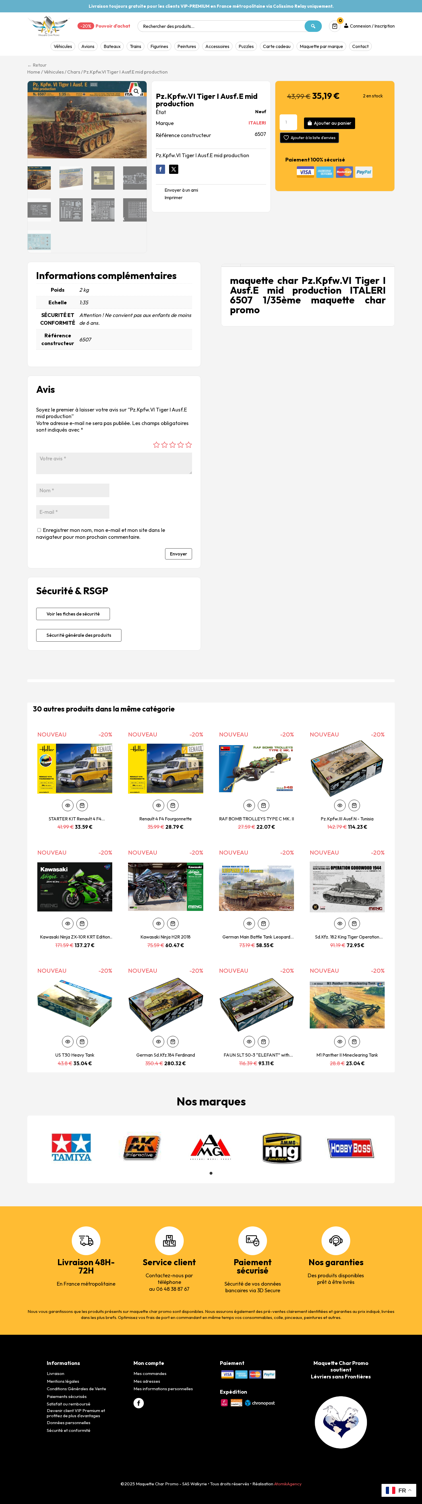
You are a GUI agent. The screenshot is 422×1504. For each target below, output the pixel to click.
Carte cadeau (277, 46)
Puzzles (246, 46)
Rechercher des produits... (168, 26)
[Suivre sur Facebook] (160, 169)
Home (33, 72)
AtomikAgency (288, 1483)
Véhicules (63, 46)
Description (231, 265)
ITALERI (257, 123)
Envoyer (178, 554)
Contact (360, 46)
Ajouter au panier (332, 123)
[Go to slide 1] (211, 1173)
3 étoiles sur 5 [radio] (172, 444)
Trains (135, 46)
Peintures (186, 46)
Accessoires (217, 46)
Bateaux (112, 46)
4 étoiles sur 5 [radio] (180, 444)
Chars (73, 72)
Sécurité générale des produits (79, 635)
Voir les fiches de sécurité (73, 614)
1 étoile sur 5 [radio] (156, 444)
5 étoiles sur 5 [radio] (188, 444)
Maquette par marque (321, 46)
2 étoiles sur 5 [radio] (164, 444)
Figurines (159, 46)
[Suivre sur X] (173, 169)
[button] (136, 91)
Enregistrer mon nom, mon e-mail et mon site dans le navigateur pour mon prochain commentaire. (100, 533)
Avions (87, 46)
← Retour (37, 65)
